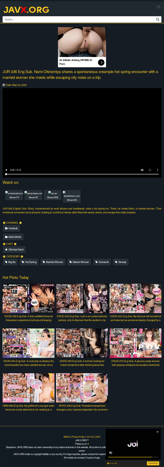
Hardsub (13, 228)
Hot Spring (31, 262)
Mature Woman (80, 262)
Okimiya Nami (16, 249)
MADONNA (14, 237)
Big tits (12, 262)
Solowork (103, 262)
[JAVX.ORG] (27, 10)
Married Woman (54, 262)
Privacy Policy (78, 436)
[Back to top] (155, 457)
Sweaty (122, 262)
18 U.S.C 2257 (93, 436)
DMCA (67, 436)
